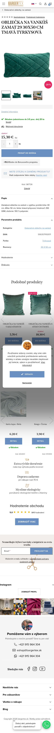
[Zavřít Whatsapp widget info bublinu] (14, 720)
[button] (46, 724)
